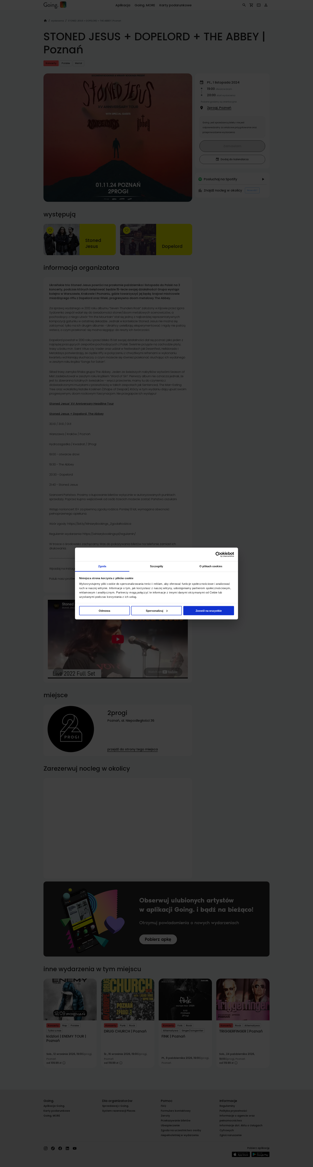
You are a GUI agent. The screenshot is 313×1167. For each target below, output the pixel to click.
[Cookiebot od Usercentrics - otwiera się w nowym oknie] (218, 554)
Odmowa (104, 610)
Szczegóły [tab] (156, 566)
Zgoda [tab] (102, 566)
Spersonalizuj (154, 610)
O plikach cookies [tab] (210, 566)
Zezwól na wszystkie (209, 610)
